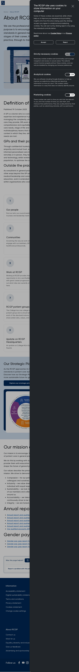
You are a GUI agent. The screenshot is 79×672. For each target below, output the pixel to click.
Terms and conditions (15, 599)
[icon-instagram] (27, 662)
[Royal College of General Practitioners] (3, 3)
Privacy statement (13, 603)
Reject (65, 42)
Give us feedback (13, 647)
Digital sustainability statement (19, 595)
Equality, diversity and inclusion (18, 643)
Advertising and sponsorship (17, 651)
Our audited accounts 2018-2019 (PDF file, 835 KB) (28, 529)
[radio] (29, 560)
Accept (43, 42)
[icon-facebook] (19, 662)
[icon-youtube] (23, 662)
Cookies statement (14, 607)
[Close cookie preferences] (73, 6)
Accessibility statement (15, 591)
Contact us (10, 635)
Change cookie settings (16, 611)
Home (6, 12)
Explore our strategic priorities (22, 383)
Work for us (10, 639)
